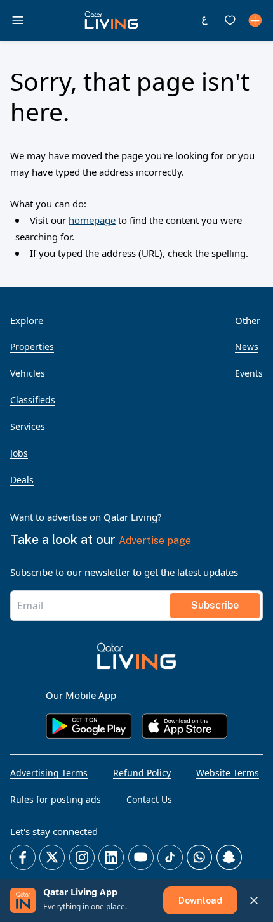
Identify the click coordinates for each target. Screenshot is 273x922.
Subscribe (215, 605)
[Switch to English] (204, 20)
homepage (92, 220)
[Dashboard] (255, 20)
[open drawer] (17, 20)
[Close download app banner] (254, 900)
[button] (111, 20)
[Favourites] (230, 20)
